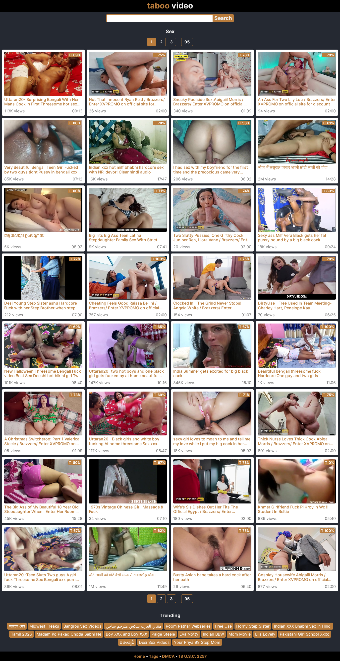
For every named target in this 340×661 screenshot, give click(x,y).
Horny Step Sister (253, 626)
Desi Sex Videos (154, 642)
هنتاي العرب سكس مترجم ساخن (133, 626)
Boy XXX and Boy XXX (126, 634)
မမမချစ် (127, 642)
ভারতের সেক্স (17, 626)
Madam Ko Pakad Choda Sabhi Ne (69, 634)
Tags (153, 656)
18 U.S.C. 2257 (192, 656)
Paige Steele (163, 634)
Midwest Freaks (44, 626)
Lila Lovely (265, 634)
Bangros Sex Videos (82, 626)
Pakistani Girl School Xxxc (304, 634)
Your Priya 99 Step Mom (197, 642)
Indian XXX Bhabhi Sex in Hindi (303, 626)
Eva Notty (188, 634)
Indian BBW (213, 634)
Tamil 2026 (21, 634)
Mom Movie (239, 634)
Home (139, 656)
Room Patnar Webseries (188, 626)
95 (187, 41)
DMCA (168, 656)
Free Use (223, 626)
